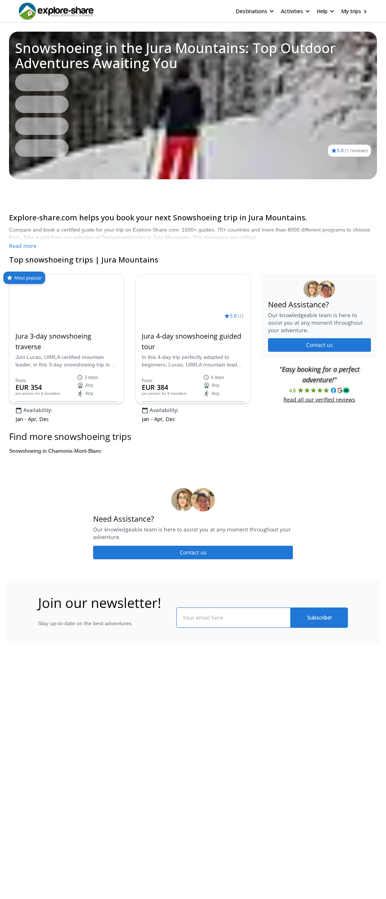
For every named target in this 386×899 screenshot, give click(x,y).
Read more (23, 245)
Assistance (44, 190)
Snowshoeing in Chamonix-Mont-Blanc (55, 498)
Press (17, 785)
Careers (20, 802)
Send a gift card (29, 818)
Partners (21, 769)
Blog (198, 752)
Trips (18, 190)
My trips (351, 11)
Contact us (319, 368)
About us (21, 752)
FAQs (108, 784)
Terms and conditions (127, 800)
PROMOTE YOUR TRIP (319, 750)
